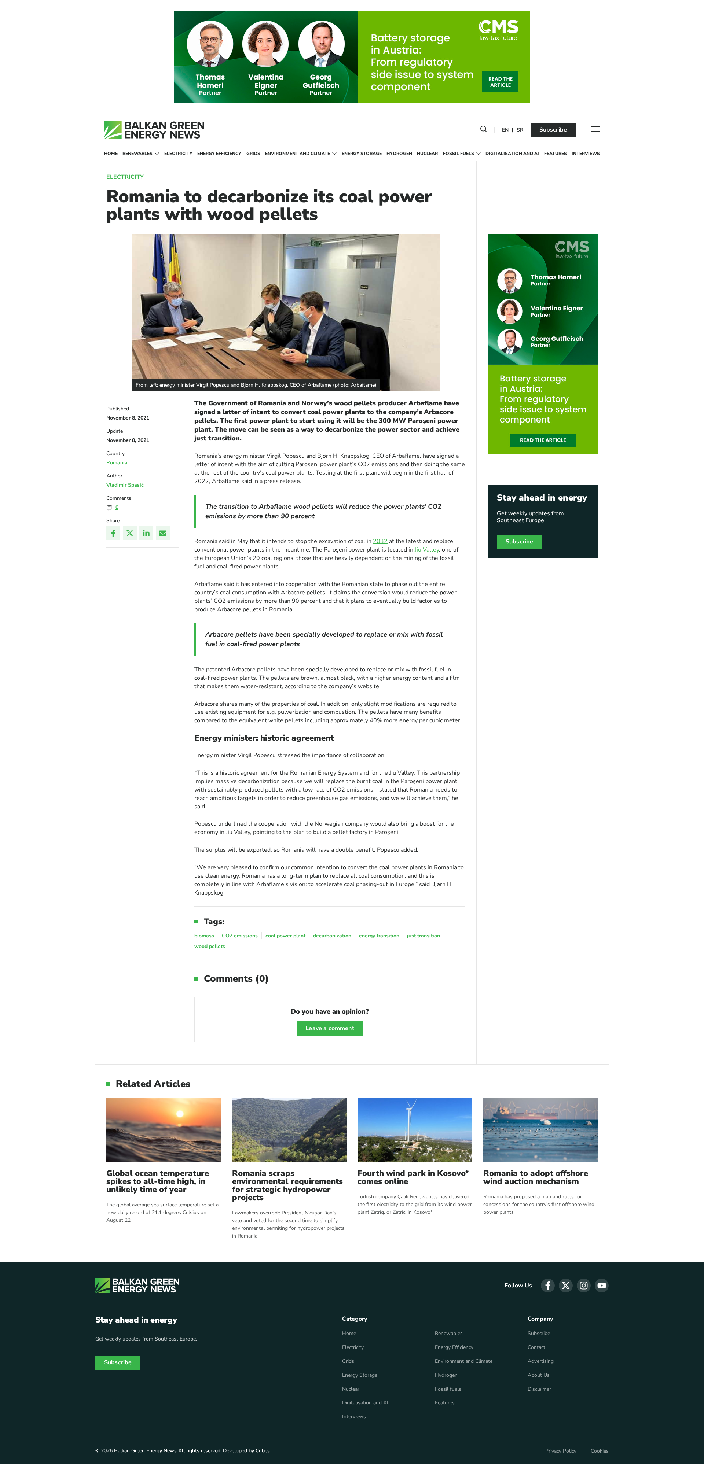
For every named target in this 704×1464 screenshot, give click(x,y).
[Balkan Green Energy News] (154, 130)
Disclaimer (539, 1389)
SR (520, 130)
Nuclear (427, 153)
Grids (253, 153)
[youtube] (602, 1285)
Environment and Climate (297, 153)
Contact (536, 1347)
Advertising (541, 1361)
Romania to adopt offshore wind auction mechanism (535, 1177)
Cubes (263, 1450)
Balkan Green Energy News (145, 1450)
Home (111, 153)
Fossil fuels (458, 153)
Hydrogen (399, 153)
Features (555, 153)
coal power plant (285, 935)
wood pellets (209, 946)
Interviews (586, 153)
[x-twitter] (566, 1285)
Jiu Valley (427, 550)
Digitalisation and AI (512, 153)
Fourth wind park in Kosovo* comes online (413, 1177)
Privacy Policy (560, 1451)
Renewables (137, 153)
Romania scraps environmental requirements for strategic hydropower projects (287, 1185)
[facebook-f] (548, 1285)
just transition (423, 935)
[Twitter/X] (130, 533)
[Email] (163, 533)
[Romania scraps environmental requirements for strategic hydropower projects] (289, 1130)
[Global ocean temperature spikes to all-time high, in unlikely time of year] (163, 1130)
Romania (117, 462)
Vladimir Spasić (125, 485)
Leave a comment (329, 1028)
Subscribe (553, 130)
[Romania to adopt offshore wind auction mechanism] (540, 1130)
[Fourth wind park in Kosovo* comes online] (415, 1130)
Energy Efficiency (219, 153)
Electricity (178, 153)
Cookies (600, 1451)
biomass (204, 935)
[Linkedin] (146, 533)
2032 (380, 541)
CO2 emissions (240, 935)
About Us (539, 1375)
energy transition (379, 935)
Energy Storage (362, 153)
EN (505, 130)
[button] (483, 130)
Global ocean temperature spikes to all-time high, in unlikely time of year (157, 1181)
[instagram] (584, 1285)
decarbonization (332, 935)
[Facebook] (113, 533)
